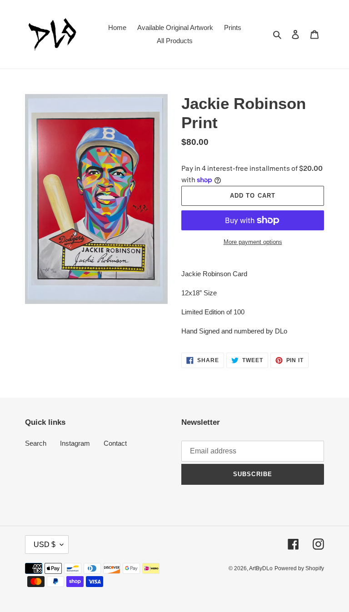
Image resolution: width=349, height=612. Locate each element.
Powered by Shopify (299, 568)
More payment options (253, 242)
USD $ (44, 544)
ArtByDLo (261, 568)
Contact (115, 443)
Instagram (75, 443)
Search (35, 443)
